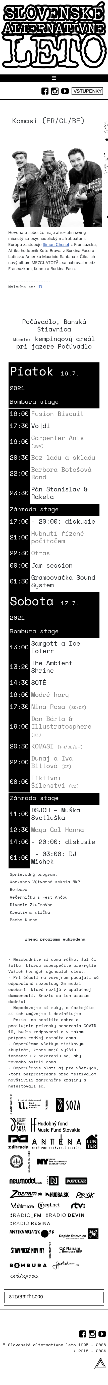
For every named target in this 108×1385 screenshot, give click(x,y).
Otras (40, 553)
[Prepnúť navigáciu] (54, 78)
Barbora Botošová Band (61, 473)
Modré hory (50, 694)
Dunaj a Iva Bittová (52, 761)
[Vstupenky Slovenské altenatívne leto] (87, 90)
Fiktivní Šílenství (55, 781)
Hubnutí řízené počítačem (57, 537)
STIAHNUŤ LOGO (26, 1297)
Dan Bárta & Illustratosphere (61, 726)
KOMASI (57, 746)
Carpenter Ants (57, 441)
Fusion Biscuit (57, 413)
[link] (56, 244)
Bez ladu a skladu (63, 457)
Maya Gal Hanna (57, 829)
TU (40, 287)
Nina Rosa (58, 706)
